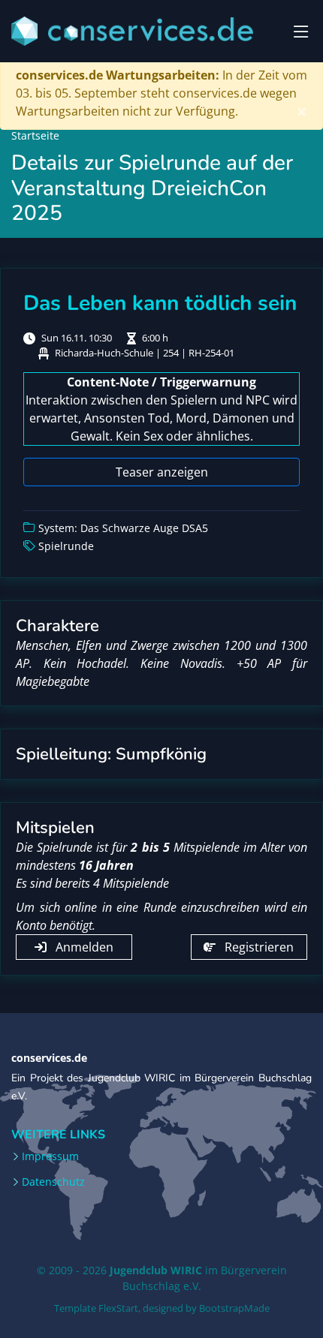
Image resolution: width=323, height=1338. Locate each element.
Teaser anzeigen (162, 472)
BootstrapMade (234, 1308)
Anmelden (83, 947)
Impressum (50, 1156)
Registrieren (258, 947)
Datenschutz (53, 1182)
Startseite (35, 135)
